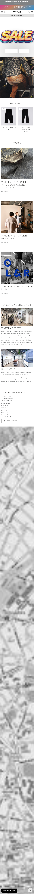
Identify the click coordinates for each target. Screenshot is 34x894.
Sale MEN (24, 51)
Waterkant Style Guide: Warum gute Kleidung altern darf (14, 184)
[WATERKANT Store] (17, 12)
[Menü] (2, 12)
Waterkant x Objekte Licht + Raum (17, 288)
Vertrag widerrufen (9, 890)
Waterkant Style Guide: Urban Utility (14, 237)
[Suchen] (6, 12)
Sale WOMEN (11, 51)
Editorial (17, 143)
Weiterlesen (5, 191)
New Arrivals (17, 103)
